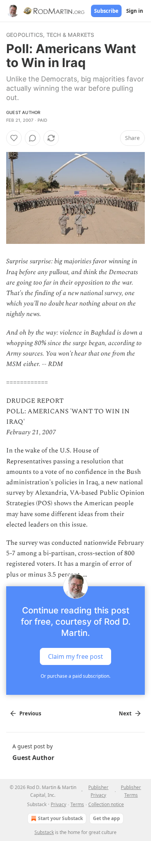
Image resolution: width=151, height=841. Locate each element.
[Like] (14, 138)
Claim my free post (75, 656)
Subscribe (106, 10)
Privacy (58, 804)
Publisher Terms (131, 791)
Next (125, 713)
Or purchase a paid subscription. (75, 676)
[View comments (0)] (32, 138)
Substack (44, 832)
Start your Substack (60, 818)
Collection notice (106, 804)
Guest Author (23, 112)
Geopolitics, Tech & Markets (50, 34)
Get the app (106, 818)
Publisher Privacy (98, 791)
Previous (30, 713)
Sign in (134, 10)
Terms (77, 804)
